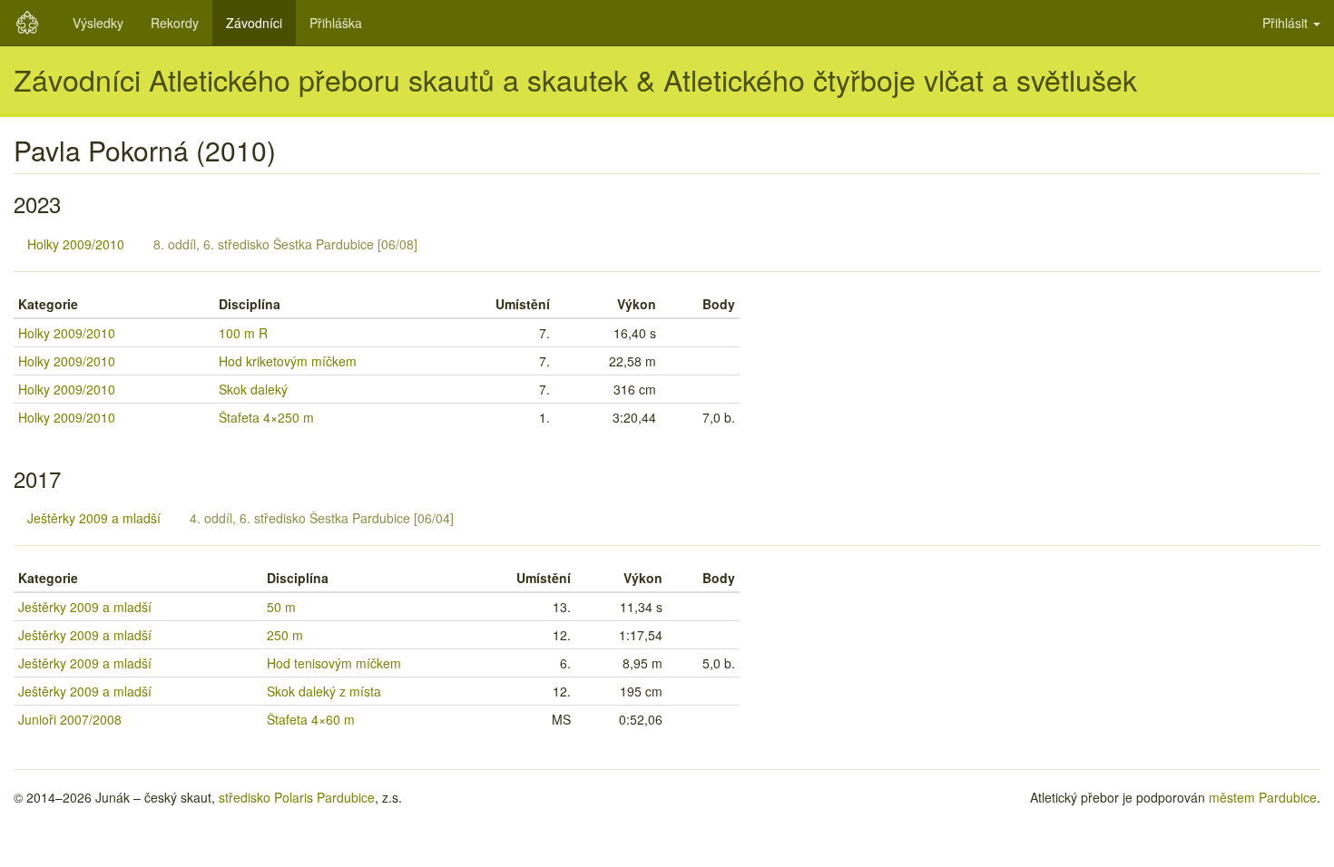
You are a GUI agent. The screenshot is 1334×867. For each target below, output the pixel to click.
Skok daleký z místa (324, 691)
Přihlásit (1286, 23)
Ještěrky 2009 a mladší (94, 518)
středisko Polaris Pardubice (297, 797)
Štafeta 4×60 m (311, 719)
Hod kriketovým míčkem (288, 361)
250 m (285, 635)
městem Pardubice (1263, 797)
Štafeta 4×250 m (266, 417)
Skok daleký (253, 389)
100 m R (243, 333)
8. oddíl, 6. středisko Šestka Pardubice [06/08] (285, 244)
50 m (281, 607)
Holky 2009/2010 (75, 244)
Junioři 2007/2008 (70, 719)
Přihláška (335, 23)
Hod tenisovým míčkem (334, 663)
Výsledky (98, 23)
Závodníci (254, 23)
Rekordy (175, 23)
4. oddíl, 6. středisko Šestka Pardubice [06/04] (322, 518)
